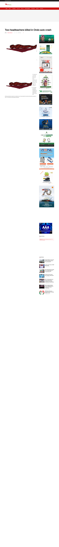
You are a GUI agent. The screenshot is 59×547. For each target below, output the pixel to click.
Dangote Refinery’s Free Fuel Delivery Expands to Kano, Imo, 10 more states (49, 260)
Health (22, 8)
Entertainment (27, 8)
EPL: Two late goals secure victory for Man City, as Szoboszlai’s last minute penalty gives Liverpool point (49, 280)
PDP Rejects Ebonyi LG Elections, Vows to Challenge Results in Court (49, 292)
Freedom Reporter (10, 32)
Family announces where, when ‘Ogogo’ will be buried (49, 275)
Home (6, 8)
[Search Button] (53, 9)
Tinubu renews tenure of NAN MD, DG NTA (49, 265)
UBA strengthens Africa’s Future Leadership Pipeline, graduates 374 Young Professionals (49, 286)
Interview (33, 8)
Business (14, 8)
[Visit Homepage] (8, 4)
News (10, 8)
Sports (37, 8)
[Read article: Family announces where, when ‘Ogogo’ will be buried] (41, 276)
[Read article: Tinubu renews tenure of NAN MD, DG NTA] (41, 266)
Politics (18, 8)
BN (18, 32)
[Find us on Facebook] (52, 1)
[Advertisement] (38, 4)
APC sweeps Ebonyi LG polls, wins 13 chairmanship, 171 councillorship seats (49, 270)
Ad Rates (41, 8)
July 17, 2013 (15, 32)
